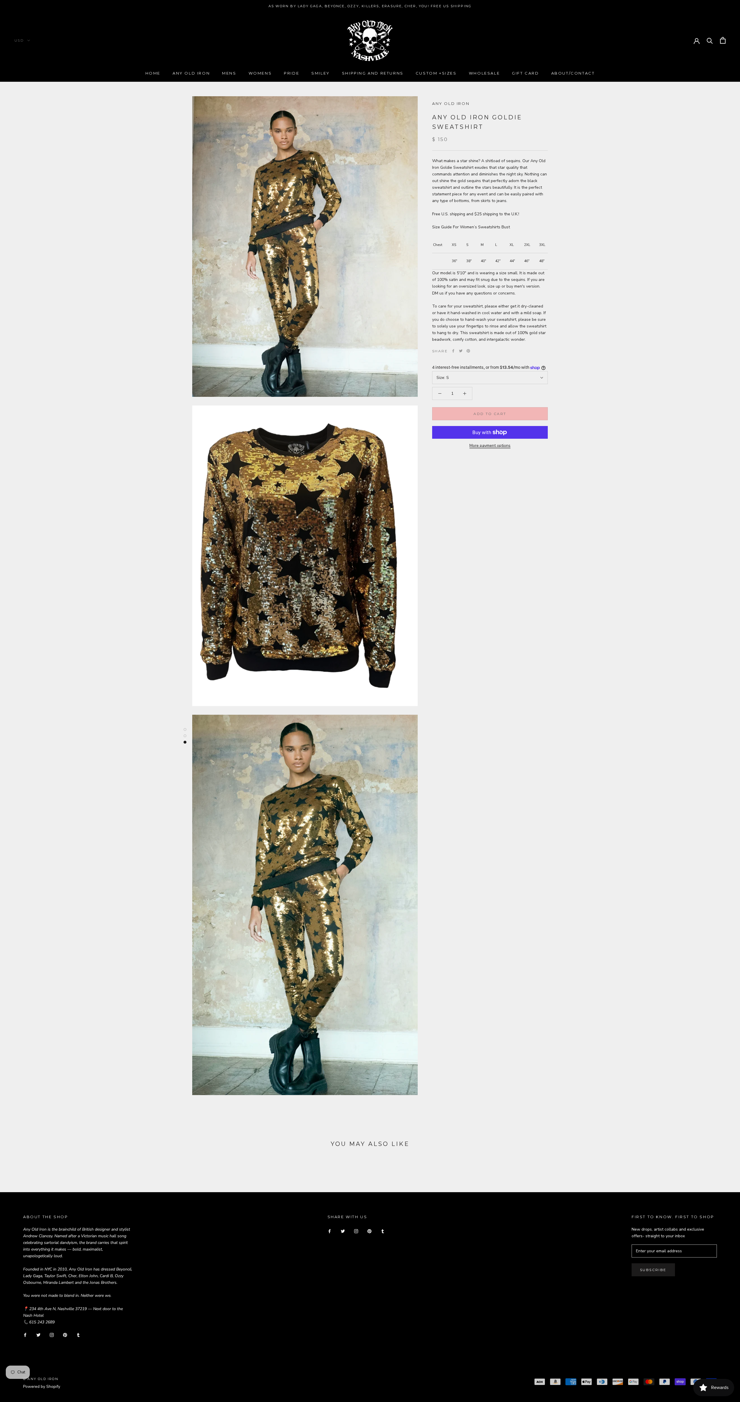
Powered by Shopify (41, 1386)
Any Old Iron (191, 73)
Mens (229, 73)
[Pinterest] (468, 351)
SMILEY (320, 73)
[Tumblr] (78, 1334)
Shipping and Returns (373, 73)
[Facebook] (453, 351)
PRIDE (291, 73)
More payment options (489, 445)
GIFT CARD (525, 73)
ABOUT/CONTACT (573, 73)
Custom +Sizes (436, 73)
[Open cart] (723, 40)
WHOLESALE (484, 73)
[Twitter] (460, 351)
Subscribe (653, 1270)
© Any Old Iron (40, 1379)
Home (152, 73)
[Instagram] (52, 1334)
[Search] (710, 40)
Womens (260, 73)
